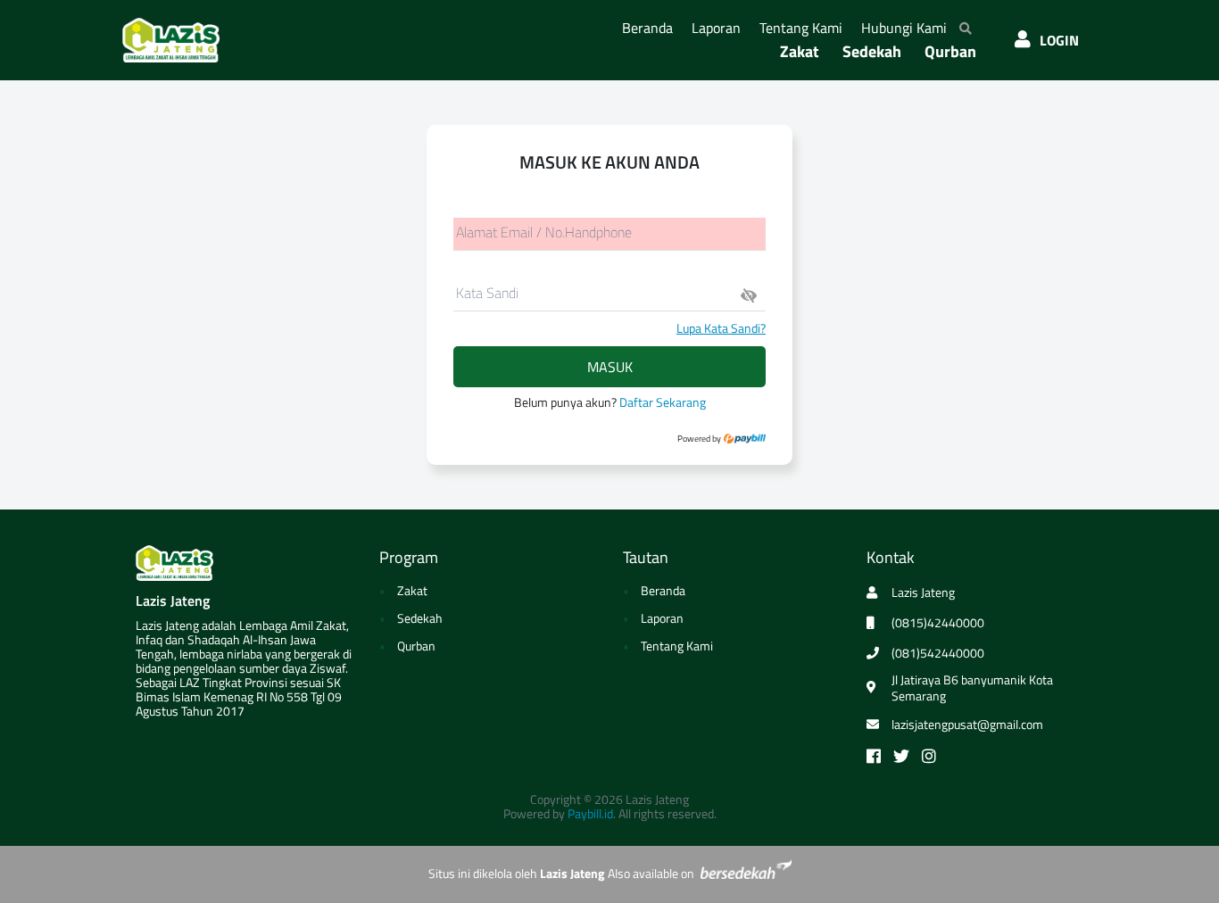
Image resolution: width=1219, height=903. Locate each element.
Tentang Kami (804, 27)
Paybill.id (590, 813)
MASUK (610, 366)
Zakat (799, 51)
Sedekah (871, 51)
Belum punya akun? (610, 402)
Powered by (700, 438)
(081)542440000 (937, 653)
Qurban (950, 51)
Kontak (891, 557)
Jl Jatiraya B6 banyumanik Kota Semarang (972, 688)
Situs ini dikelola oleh (516, 873)
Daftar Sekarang (662, 402)
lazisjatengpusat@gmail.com (967, 725)
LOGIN (1059, 40)
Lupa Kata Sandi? (721, 328)
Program (408, 557)
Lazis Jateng (173, 600)
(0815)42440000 (937, 623)
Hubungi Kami (907, 27)
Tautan (645, 557)
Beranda (651, 27)
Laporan (720, 27)
